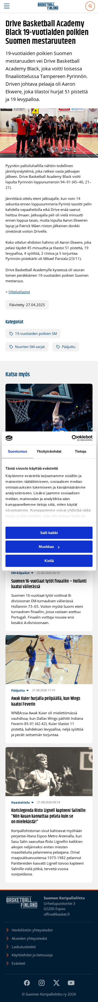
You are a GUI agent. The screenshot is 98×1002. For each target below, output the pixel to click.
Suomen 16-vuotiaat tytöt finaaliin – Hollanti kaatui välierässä (48, 584)
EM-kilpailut (20, 573)
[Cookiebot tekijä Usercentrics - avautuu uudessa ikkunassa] (72, 438)
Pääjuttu (68, 346)
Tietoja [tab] (80, 451)
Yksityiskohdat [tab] (49, 451)
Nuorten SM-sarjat (30, 346)
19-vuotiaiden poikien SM (36, 333)
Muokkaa (46, 547)
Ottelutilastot (19, 291)
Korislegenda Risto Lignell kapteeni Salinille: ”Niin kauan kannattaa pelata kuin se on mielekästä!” (48, 816)
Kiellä (49, 561)
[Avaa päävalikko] (7, 6)
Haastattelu (20, 802)
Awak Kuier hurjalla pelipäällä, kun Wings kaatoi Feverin (45, 701)
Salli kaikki (49, 533)
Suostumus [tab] (17, 451)
